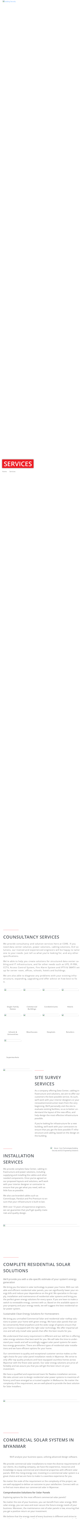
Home (4, 471)
